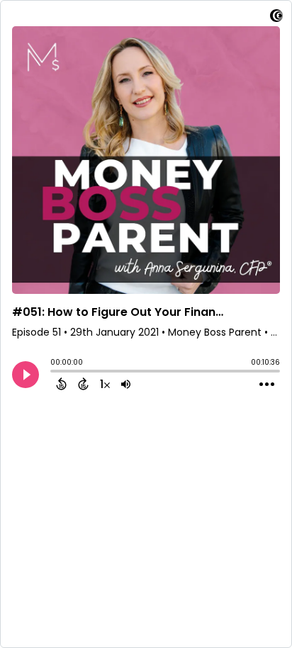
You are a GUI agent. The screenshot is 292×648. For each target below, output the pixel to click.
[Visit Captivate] (276, 18)
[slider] (53, 372)
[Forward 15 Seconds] (83, 383)
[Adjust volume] (126, 383)
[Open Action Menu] (267, 384)
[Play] (25, 374)
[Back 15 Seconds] (61, 383)
